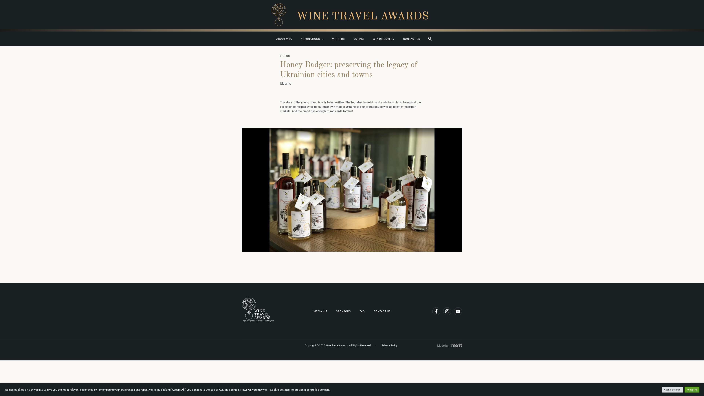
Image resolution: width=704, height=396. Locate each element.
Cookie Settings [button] (672, 389)
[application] (321, 39)
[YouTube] (458, 311)
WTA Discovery (383, 38)
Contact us (411, 38)
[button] (430, 39)
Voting (358, 38)
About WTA (284, 38)
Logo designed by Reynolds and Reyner (258, 321)
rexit (456, 345)
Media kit (320, 311)
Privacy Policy (389, 345)
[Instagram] (447, 311)
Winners (338, 38)
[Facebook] (436, 311)
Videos (285, 55)
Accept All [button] (692, 389)
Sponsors (343, 311)
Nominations (310, 38)
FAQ (362, 311)
